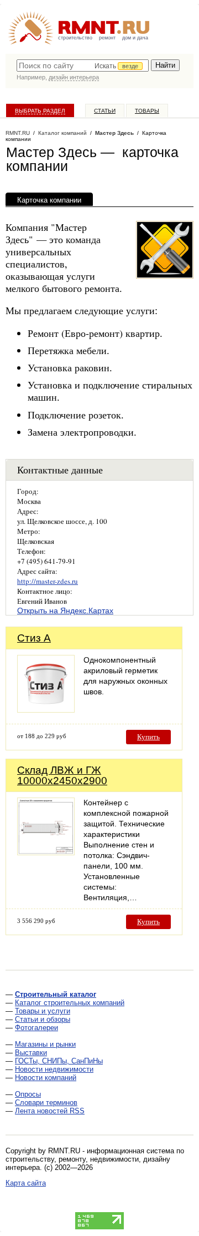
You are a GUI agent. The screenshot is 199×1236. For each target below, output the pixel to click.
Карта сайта (26, 1183)
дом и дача (135, 38)
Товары (147, 111)
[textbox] (83, 65)
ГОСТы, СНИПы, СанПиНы (59, 1061)
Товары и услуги (42, 1011)
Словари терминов (46, 1102)
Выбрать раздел (40, 111)
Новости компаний (45, 1077)
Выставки (31, 1052)
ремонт (107, 38)
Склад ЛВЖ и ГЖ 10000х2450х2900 (62, 775)
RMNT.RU (18, 133)
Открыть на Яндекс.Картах (65, 610)
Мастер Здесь (114, 133)
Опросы (28, 1094)
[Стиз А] (46, 709)
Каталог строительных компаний (69, 1002)
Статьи (105, 111)
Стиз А (34, 638)
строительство (75, 38)
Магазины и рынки (45, 1044)
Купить (148, 737)
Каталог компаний (62, 133)
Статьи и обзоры (42, 1019)
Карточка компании (49, 200)
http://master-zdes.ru (47, 581)
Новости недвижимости (54, 1069)
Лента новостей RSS (50, 1111)
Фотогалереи (36, 1027)
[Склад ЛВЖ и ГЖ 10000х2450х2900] (46, 852)
